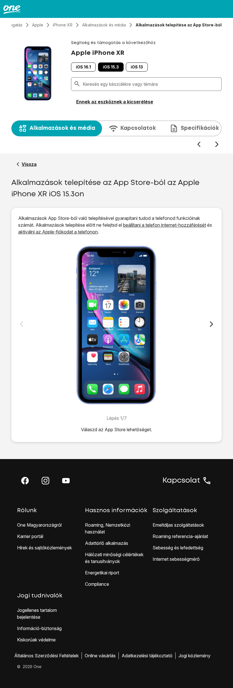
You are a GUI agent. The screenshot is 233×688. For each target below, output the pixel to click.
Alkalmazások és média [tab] (62, 128)
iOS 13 (137, 66)
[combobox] (151, 84)
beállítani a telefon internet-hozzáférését (164, 225)
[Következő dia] (217, 144)
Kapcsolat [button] (181, 480)
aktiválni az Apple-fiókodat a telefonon (58, 232)
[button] (25, 481)
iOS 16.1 (83, 66)
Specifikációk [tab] (200, 128)
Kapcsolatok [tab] (138, 128)
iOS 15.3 (111, 66)
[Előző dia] (199, 144)
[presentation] (116, 134)
